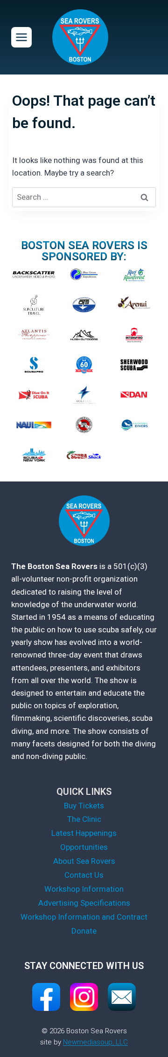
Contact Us (84, 875)
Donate (84, 930)
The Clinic (84, 819)
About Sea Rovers (84, 861)
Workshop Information (84, 889)
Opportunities (84, 847)
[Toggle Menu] (21, 37)
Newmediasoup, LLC (95, 1042)
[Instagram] (84, 997)
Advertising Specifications (84, 903)
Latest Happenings (84, 833)
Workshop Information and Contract (84, 916)
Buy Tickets (84, 805)
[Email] (122, 997)
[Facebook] (46, 997)
